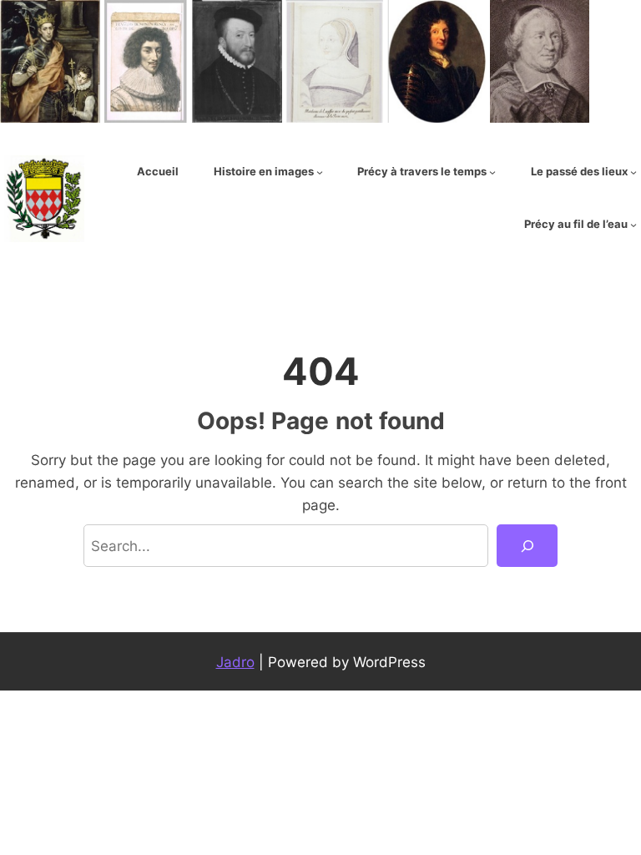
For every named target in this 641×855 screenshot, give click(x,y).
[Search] (527, 545)
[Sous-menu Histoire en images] (319, 172)
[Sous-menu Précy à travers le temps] (492, 172)
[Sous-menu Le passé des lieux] (633, 172)
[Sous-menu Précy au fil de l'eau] (633, 224)
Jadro (235, 661)
